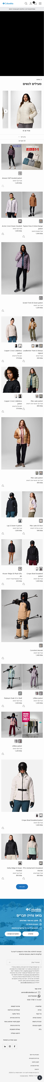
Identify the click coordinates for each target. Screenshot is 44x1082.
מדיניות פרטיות (15, 1025)
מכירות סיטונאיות (34, 1058)
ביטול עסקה (16, 1014)
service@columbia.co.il (28, 982)
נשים (38, 79)
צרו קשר (38, 1014)
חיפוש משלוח (15, 1033)
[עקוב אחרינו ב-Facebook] (14, 1046)
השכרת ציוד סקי (34, 1055)
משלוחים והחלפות (14, 1010)
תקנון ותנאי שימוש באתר (12, 1021)
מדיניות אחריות (15, 1018)
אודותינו (30, 934)
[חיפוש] (26, 3)
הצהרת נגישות (36, 1021)
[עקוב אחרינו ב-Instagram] (9, 1046)
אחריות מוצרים (35, 1066)
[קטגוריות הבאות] (6, 111)
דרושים (37, 1069)
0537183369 (32, 996)
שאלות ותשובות (15, 1029)
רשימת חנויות (37, 1018)
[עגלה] (35, 3)
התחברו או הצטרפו (13, 934)
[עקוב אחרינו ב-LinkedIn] (5, 1046)
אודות (39, 1010)
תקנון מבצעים (37, 1025)
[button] (39, 1077)
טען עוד (22, 887)
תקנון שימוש (35, 1062)
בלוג (40, 1029)
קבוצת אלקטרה (27, 971)
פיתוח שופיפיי (24, 1076)
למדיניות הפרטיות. (29, 975)
